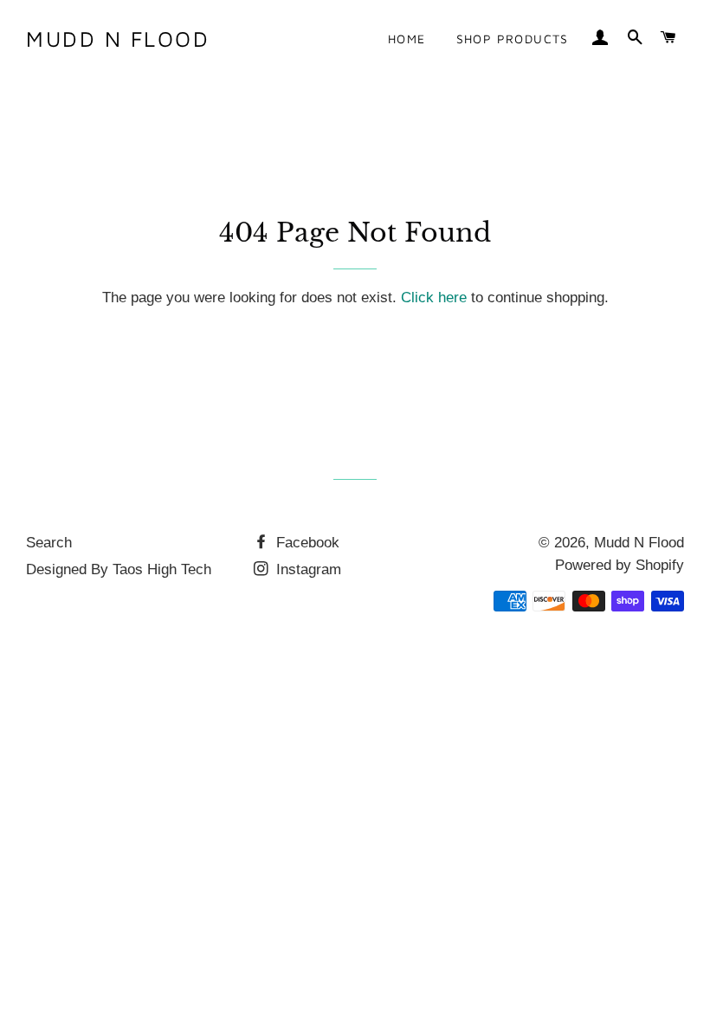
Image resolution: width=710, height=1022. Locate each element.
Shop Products (512, 38)
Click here (434, 297)
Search (49, 542)
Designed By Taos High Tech (118, 569)
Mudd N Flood (118, 38)
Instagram (306, 569)
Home (407, 38)
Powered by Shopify (619, 565)
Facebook (305, 542)
